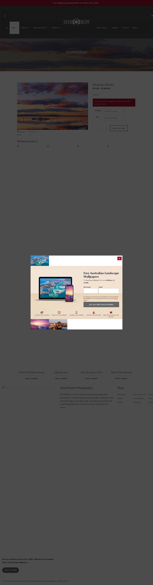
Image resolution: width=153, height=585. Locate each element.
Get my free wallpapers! (101, 304)
